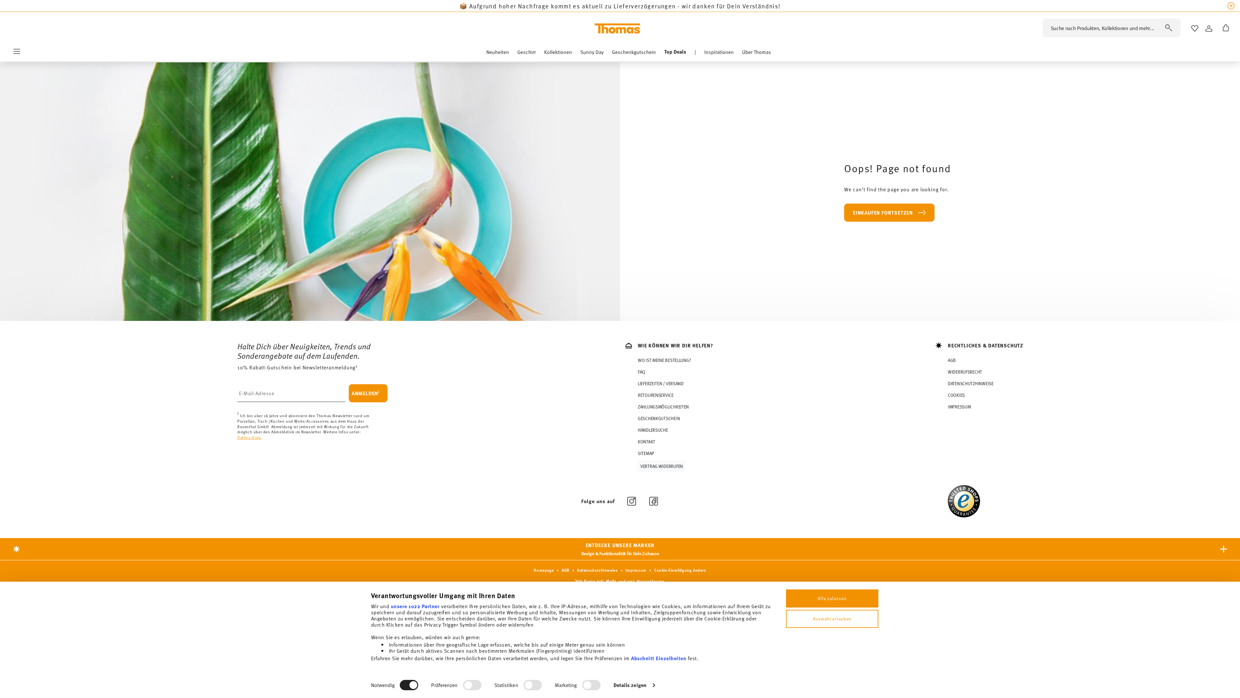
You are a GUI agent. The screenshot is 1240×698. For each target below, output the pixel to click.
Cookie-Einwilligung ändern (680, 570)
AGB (952, 360)
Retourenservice (656, 395)
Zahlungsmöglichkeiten (663, 407)
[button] (498, 53)
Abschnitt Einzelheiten (658, 658)
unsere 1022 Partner (415, 606)
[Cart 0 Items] (1224, 28)
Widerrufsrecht (965, 372)
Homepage (544, 570)
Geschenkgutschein (659, 418)
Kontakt (646, 442)
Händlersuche (653, 430)
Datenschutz (249, 437)
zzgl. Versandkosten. (646, 581)
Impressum (959, 407)
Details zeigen (630, 685)
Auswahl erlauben (832, 619)
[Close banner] (1231, 6)
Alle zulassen (832, 598)
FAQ (641, 372)
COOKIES (956, 395)
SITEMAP (646, 453)
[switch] (472, 685)
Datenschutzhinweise (971, 383)
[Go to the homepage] (617, 28)
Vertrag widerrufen (661, 466)
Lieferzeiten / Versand (661, 383)
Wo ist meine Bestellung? (664, 360)
